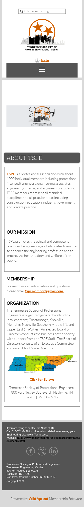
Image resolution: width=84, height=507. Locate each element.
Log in (45, 60)
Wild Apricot (38, 499)
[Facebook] (30, 451)
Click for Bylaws (42, 379)
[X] (42, 451)
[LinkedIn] (53, 451)
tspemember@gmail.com (44, 291)
